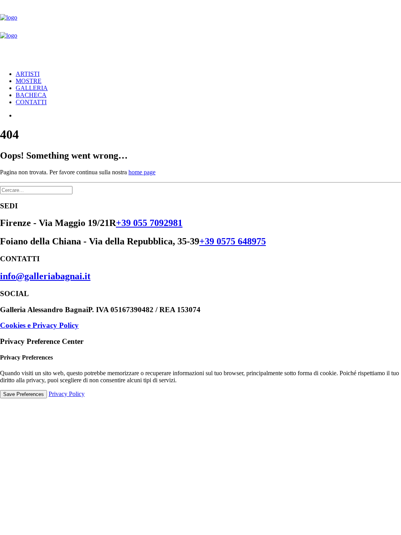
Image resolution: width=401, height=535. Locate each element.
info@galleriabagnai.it (45, 276)
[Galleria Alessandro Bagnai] (200, 32)
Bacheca (31, 95)
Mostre (29, 81)
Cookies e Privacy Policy (39, 325)
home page (141, 172)
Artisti (28, 73)
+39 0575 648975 (232, 241)
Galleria (32, 88)
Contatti (31, 102)
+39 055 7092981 (149, 223)
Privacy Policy (67, 393)
